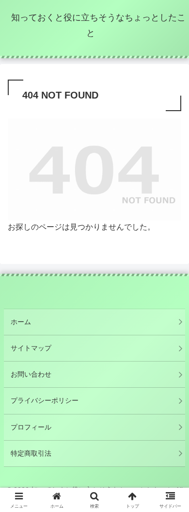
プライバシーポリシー (45, 400)
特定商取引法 (31, 453)
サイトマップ (31, 348)
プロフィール (31, 427)
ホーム (21, 322)
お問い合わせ (31, 374)
